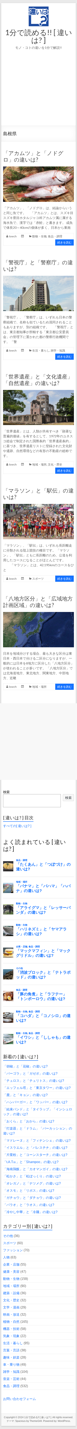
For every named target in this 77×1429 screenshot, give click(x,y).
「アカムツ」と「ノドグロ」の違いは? (33, 156)
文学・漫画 (11, 1307)
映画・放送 (11, 1314)
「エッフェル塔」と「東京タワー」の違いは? (37, 1088)
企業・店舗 (11, 1264)
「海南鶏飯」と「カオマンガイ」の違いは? (35, 1169)
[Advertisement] (38, 93)
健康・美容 (11, 1271)
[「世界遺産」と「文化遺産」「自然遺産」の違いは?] (38, 392)
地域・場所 (39, 464)
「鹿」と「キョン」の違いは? (25, 1095)
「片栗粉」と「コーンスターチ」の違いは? (35, 1155)
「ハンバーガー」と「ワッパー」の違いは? (35, 1102)
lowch (13, 236)
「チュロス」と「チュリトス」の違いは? (33, 1080)
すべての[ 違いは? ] (17, 826)
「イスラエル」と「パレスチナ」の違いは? (35, 1147)
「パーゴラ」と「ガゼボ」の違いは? (30, 1073)
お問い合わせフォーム (19, 1399)
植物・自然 (11, 1321)
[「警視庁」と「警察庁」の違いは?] (38, 277)
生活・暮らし (40, 350)
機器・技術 (11, 1329)
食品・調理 (55, 236)
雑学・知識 (58, 350)
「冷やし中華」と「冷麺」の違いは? (30, 1212)
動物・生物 (39, 236)
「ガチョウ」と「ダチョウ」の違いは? (32, 1197)
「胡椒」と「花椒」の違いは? (25, 1066)
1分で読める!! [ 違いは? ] (38, 36)
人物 (6, 1257)
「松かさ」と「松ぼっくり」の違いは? (32, 1176)
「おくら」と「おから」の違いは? (28, 1121)
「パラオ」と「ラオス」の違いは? (28, 1205)
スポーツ (38, 578)
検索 (6, 792)
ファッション (13, 1250)
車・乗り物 (11, 1364)
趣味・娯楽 (11, 1357)
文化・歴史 (55, 464)
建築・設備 (11, 1293)
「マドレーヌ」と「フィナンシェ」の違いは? (37, 1140)
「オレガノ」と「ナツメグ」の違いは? (32, 1183)
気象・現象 (11, 1336)
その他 (8, 1236)
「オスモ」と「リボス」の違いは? (28, 1190)
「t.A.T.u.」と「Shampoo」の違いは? (31, 1162)
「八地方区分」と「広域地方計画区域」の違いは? (38, 601)
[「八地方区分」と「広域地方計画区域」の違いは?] (38, 614)
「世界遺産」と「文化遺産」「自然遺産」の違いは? (38, 379)
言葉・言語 (11, 1350)
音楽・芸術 (11, 1379)
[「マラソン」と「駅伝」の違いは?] (38, 506)
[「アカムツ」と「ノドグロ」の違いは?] (38, 168)
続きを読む (64, 242)
